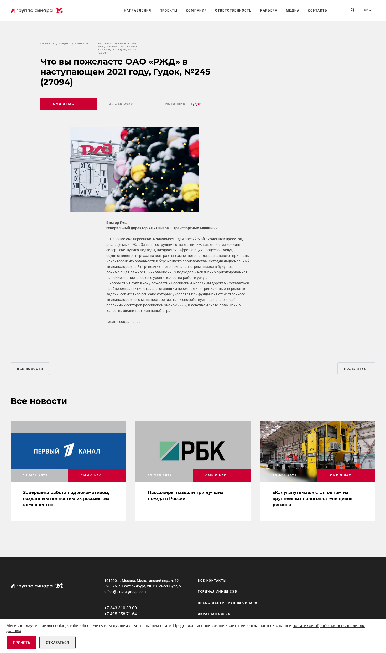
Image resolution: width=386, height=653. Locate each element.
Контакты (318, 10)
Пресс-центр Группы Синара (228, 603)
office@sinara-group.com (125, 592)
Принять (21, 642)
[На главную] (37, 10)
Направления (137, 10)
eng (367, 10)
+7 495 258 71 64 (120, 614)
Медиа (293, 10)
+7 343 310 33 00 (120, 608)
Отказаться (57, 642)
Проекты (169, 10)
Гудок (196, 104)
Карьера (269, 10)
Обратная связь (214, 614)
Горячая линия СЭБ (217, 591)
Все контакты (212, 580)
